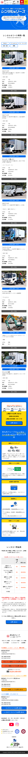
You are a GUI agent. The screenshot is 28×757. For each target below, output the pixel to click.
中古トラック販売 (6, 640)
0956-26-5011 (7, 658)
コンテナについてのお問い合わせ (14, 708)
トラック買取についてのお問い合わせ (13, 666)
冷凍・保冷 (5, 45)
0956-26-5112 (7, 686)
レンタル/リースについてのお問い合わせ (14, 712)
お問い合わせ (14, 422)
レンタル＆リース (15, 642)
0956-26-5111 (7, 684)
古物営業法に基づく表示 (8, 731)
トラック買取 (23, 640)
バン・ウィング (22, 43)
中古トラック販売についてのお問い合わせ (14, 661)
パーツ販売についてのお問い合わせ (14, 689)
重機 (14, 45)
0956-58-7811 (7, 702)
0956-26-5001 (14, 416)
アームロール (14, 43)
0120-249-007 (15, 672)
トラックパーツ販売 (15, 640)
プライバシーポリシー (7, 733)
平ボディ (5, 43)
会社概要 (23, 642)
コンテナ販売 (6, 642)
